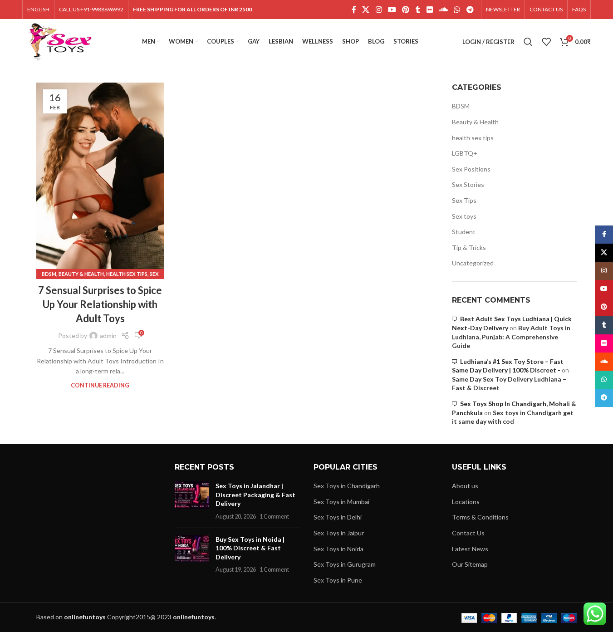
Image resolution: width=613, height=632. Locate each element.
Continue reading (100, 385)
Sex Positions (471, 169)
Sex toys (464, 216)
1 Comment (274, 516)
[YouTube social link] (392, 9)
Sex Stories (468, 184)
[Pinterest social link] (405, 9)
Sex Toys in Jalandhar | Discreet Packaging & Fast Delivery (255, 494)
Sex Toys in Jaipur (339, 533)
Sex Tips (464, 200)
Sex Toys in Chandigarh (347, 486)
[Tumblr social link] (417, 9)
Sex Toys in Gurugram (345, 564)
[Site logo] (60, 41)
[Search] (528, 42)
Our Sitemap (470, 564)
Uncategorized (473, 263)
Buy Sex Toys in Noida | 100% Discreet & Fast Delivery (250, 548)
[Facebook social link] (353, 9)
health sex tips (126, 274)
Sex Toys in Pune (338, 580)
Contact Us (468, 533)
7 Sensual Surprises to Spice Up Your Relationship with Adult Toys (100, 304)
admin (108, 335)
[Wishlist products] (546, 42)
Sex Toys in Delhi (338, 517)
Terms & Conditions (480, 517)
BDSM (49, 274)
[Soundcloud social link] (443, 9)
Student (464, 231)
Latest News (470, 549)
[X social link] (366, 9)
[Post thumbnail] (192, 500)
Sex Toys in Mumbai (341, 501)
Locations (466, 501)
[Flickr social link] (429, 9)
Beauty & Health (81, 274)
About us (465, 486)
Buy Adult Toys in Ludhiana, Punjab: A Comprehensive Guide (511, 336)
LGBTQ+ (464, 153)
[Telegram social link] (469, 9)
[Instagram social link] (379, 9)
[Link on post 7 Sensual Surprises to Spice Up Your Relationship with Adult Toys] (100, 178)
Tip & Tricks (469, 247)
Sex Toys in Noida (338, 549)
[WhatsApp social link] (457, 9)
